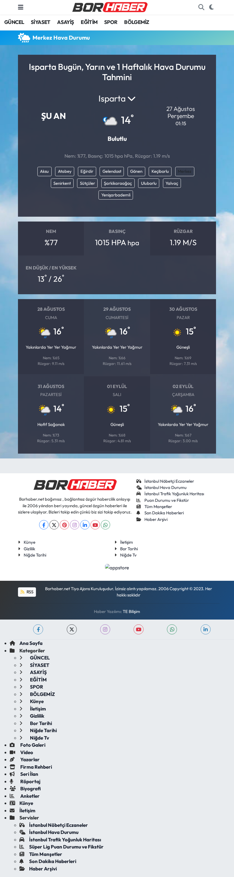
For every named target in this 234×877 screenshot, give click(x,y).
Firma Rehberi (35, 767)
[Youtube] (95, 524)
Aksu (44, 171)
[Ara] (201, 7)
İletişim (126, 542)
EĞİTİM (89, 22)
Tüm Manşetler (158, 506)
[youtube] (139, 629)
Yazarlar (29, 759)
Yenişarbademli (115, 195)
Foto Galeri (32, 745)
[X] (54, 524)
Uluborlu (149, 183)
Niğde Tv (128, 555)
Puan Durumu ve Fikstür (166, 500)
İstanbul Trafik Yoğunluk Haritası (174, 493)
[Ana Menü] (20, 7)
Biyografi (30, 788)
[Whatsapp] (105, 524)
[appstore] (117, 567)
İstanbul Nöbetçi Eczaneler (169, 481)
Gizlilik (29, 548)
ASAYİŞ (65, 22)
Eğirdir (86, 171)
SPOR (111, 22)
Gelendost (111, 171)
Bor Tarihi (129, 548)
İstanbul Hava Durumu (165, 487)
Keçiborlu (160, 171)
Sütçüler (87, 183)
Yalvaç (172, 183)
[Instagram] (74, 524)
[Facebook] (44, 524)
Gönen (136, 171)
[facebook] (38, 629)
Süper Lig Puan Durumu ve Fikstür (66, 847)
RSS (29, 591)
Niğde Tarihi (35, 555)
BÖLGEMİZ (136, 22)
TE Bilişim (131, 611)
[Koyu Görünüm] (211, 7)
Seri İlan (28, 774)
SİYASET (41, 22)
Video (26, 752)
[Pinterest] (64, 524)
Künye (29, 542)
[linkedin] (206, 629)
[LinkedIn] (85, 524)
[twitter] (72, 629)
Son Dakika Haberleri (164, 512)
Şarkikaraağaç (118, 183)
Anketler (29, 796)
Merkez (184, 171)
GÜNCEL (14, 22)
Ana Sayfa (31, 643)
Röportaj (30, 781)
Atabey (65, 171)
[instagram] (105, 629)
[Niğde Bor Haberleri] (109, 6)
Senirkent (62, 183)
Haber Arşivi (156, 519)
